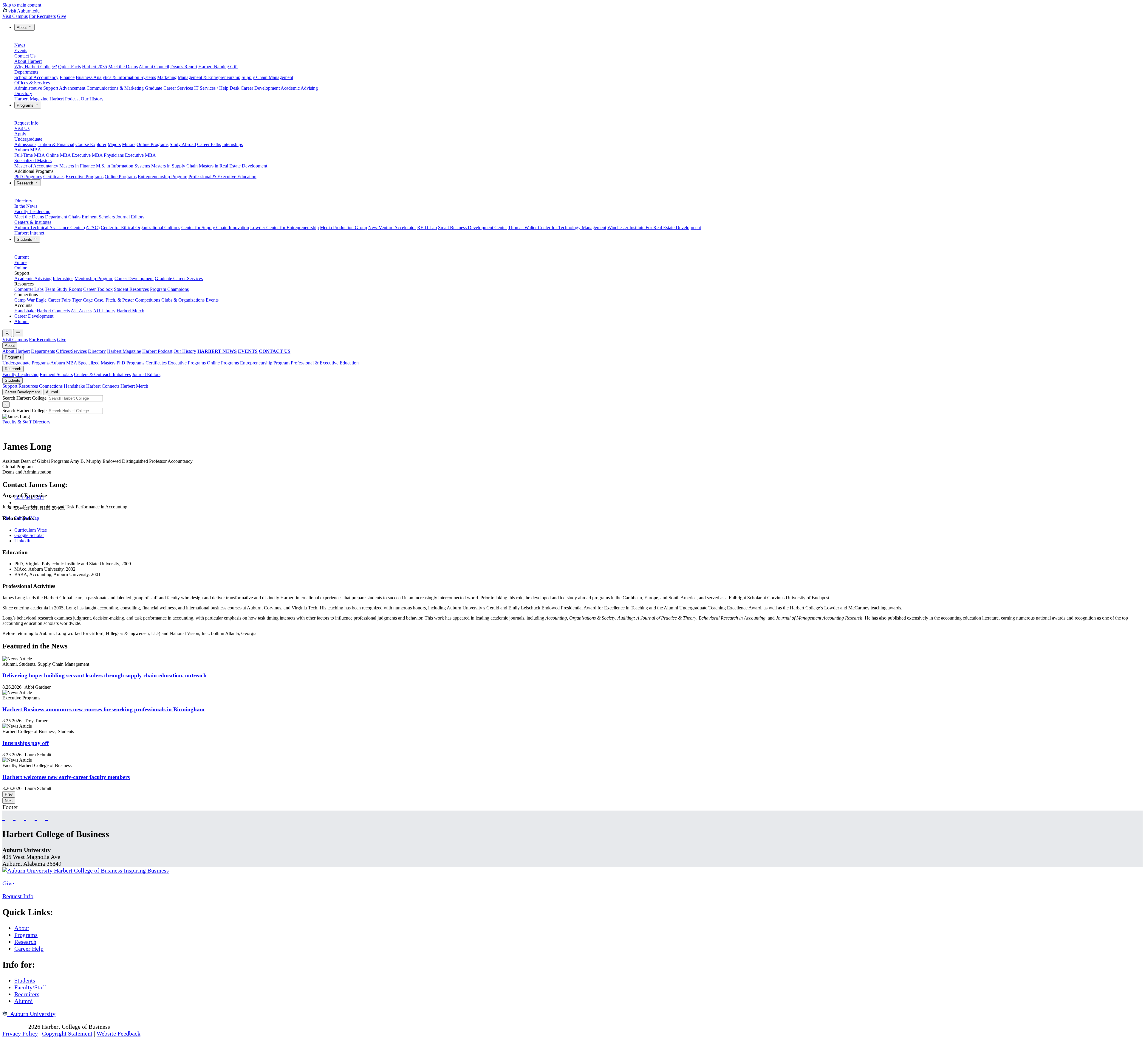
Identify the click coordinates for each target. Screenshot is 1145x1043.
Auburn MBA (27, 149)
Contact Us (24, 55)
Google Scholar (29, 535)
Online (20, 267)
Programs (26, 105)
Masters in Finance (77, 165)
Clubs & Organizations (183, 299)
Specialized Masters (33, 160)
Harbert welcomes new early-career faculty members (66, 777)
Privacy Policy (20, 1033)
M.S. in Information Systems (123, 165)
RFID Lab (427, 227)
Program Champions (169, 289)
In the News (25, 206)
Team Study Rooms (63, 289)
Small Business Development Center (472, 227)
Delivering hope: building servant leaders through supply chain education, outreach (104, 675)
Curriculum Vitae (30, 530)
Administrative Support (36, 88)
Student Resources (131, 289)
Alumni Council (154, 66)
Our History (92, 98)
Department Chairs (63, 216)
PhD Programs (28, 176)
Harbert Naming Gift (218, 66)
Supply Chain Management (267, 77)
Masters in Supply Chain (174, 165)
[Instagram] (25, 816)
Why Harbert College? (35, 66)
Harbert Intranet (29, 232)
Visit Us (22, 128)
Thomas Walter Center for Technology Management (557, 227)
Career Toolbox (98, 289)
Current (21, 257)
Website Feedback (118, 1033)
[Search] (7, 333)
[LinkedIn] (46, 816)
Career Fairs (59, 299)
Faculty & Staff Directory (26, 421)
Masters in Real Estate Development (233, 165)
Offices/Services (71, 351)
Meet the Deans (123, 66)
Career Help (29, 948)
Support (9, 386)
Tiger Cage (82, 299)
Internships (232, 144)
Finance (67, 77)
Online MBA (58, 155)
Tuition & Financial (56, 144)
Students (25, 239)
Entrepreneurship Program (162, 176)
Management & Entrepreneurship (209, 77)
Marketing (167, 77)
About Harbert (28, 61)
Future (20, 262)
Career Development (260, 88)
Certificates (53, 176)
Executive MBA (87, 155)
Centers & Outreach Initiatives (102, 374)
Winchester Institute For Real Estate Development (654, 227)
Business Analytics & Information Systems (116, 77)
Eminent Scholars (98, 216)
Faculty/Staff (30, 987)
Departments (26, 71)
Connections (51, 386)
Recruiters (26, 994)
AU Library (104, 310)
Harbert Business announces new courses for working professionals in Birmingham (103, 709)
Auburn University (31, 1014)
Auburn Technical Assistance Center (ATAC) (57, 227)
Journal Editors (130, 216)
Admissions (25, 144)
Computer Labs (29, 289)
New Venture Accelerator (392, 227)
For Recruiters (42, 16)
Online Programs (152, 144)
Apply (20, 133)
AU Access (81, 310)
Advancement (72, 88)
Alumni (21, 321)
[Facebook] (3, 816)
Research (25, 183)
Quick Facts (69, 66)
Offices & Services (32, 82)
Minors (128, 144)
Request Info (26, 122)
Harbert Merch (130, 310)
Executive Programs (84, 176)
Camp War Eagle (30, 299)
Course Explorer (90, 144)
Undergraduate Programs (25, 362)
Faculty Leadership (32, 211)
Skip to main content (21, 4)
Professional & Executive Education (222, 176)
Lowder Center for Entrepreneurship (284, 227)
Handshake (24, 310)
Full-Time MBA (29, 155)
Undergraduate (28, 139)
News (19, 45)
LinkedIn (23, 540)
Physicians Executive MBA (130, 155)
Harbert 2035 (94, 66)
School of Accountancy (36, 77)
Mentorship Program (94, 278)
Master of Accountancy (36, 165)
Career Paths (209, 144)
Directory (23, 93)
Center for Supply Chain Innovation (215, 227)
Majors (114, 144)
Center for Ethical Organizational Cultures (140, 227)
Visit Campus (15, 16)
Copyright (14, 1026)
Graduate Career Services (169, 88)
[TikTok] (36, 816)
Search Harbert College (25, 398)
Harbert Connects (53, 310)
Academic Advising (299, 88)
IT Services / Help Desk (216, 88)
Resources (28, 386)
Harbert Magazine (31, 98)
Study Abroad (183, 144)
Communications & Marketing (115, 88)
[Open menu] (18, 333)
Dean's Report (183, 66)
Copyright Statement (67, 1033)
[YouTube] (14, 816)
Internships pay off (25, 743)
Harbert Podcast (64, 98)
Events (20, 50)
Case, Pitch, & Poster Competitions (127, 299)
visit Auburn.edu (23, 10)
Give (61, 16)
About (22, 27)
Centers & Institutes (32, 222)
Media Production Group (343, 227)
